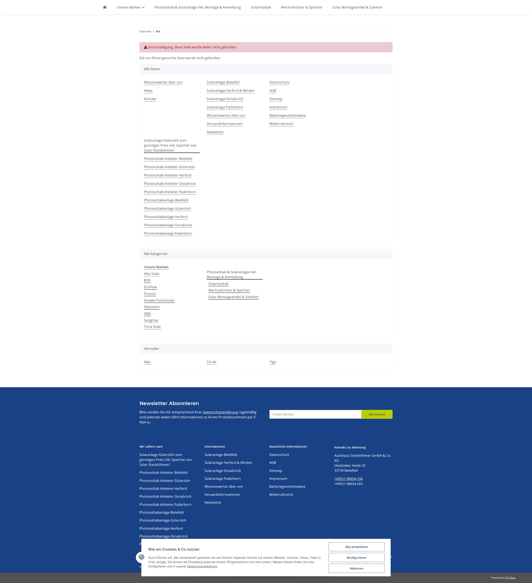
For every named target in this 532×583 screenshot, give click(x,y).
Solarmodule (218, 283)
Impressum (278, 107)
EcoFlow (150, 287)
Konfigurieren (356, 557)
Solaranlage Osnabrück (225, 99)
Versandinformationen (225, 123)
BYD (147, 280)
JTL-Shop (510, 577)
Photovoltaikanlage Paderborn (168, 233)
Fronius (150, 293)
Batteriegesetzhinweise (288, 115)
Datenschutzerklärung (220, 412)
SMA (147, 313)
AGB (273, 90)
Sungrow (151, 320)
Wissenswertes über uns (163, 82)
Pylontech (152, 307)
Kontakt (150, 99)
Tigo (273, 362)
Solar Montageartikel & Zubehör (233, 297)
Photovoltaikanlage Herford (165, 216)
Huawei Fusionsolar (159, 300)
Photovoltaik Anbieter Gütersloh (169, 167)
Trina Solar (152, 326)
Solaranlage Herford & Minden (231, 90)
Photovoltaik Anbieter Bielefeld (168, 158)
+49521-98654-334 (348, 478)
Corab (211, 362)
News (148, 90)
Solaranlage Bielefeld (223, 82)
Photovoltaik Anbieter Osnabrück (170, 183)
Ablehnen (356, 568)
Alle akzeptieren (356, 547)
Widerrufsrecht (281, 123)
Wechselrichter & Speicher (229, 290)
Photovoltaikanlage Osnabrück (168, 225)
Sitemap (276, 99)
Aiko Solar (152, 273)
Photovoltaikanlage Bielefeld (166, 200)
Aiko (147, 362)
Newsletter (215, 132)
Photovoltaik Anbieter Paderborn (170, 192)
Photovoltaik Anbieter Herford (167, 175)
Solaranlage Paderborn (225, 107)
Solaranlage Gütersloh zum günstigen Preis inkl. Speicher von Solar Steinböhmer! (170, 145)
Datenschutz (279, 82)
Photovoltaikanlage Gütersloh (167, 208)
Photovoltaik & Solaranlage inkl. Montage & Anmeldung (231, 274)
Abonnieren (377, 414)
